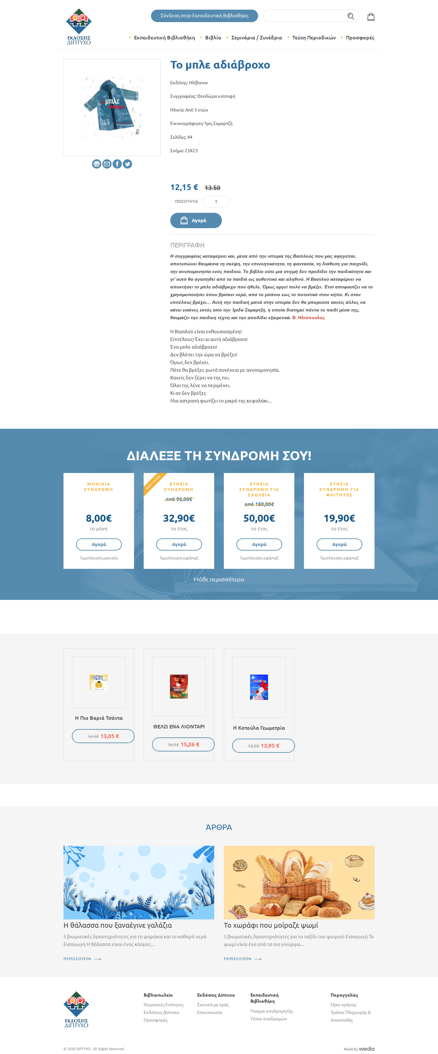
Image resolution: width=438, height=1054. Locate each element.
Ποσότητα (186, 201)
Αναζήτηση (351, 15)
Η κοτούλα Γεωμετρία (259, 728)
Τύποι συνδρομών (268, 1018)
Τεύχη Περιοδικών (314, 37)
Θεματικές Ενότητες (163, 1004)
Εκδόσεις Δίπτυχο (161, 1012)
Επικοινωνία (209, 1012)
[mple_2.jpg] (112, 107)
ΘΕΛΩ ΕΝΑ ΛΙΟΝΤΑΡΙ (179, 726)
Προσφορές (360, 37)
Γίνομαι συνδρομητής (271, 1011)
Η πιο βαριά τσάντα (99, 718)
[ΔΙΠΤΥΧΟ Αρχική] (76, 1008)
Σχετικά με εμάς (213, 1004)
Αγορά (199, 220)
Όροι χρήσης (343, 1004)
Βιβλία (213, 37)
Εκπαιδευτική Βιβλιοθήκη (164, 37)
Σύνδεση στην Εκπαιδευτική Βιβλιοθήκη (204, 15)
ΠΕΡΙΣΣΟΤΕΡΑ (77, 959)
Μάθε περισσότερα (219, 579)
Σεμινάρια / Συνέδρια (257, 37)
